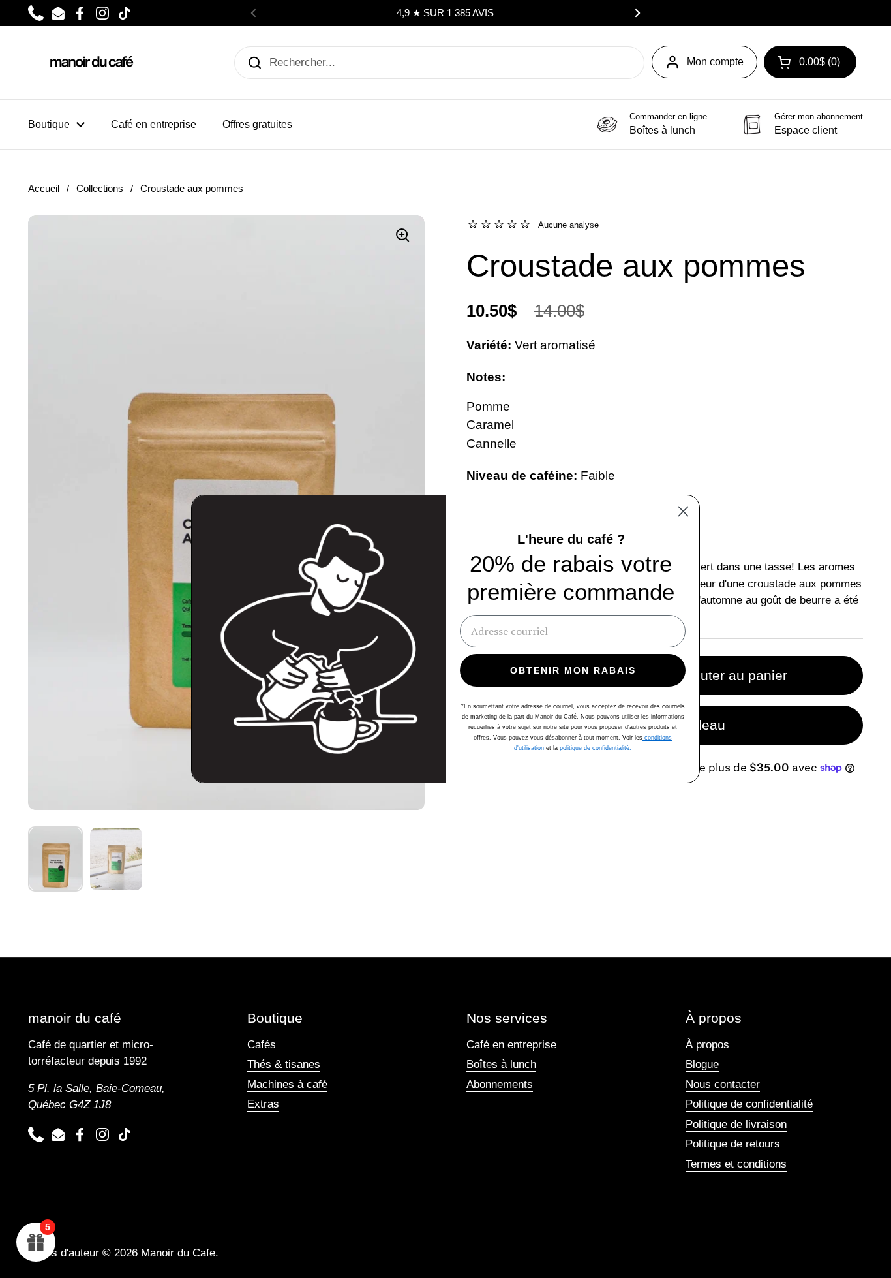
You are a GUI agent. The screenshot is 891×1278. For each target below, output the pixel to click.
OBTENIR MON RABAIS (573, 670)
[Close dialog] (683, 511)
